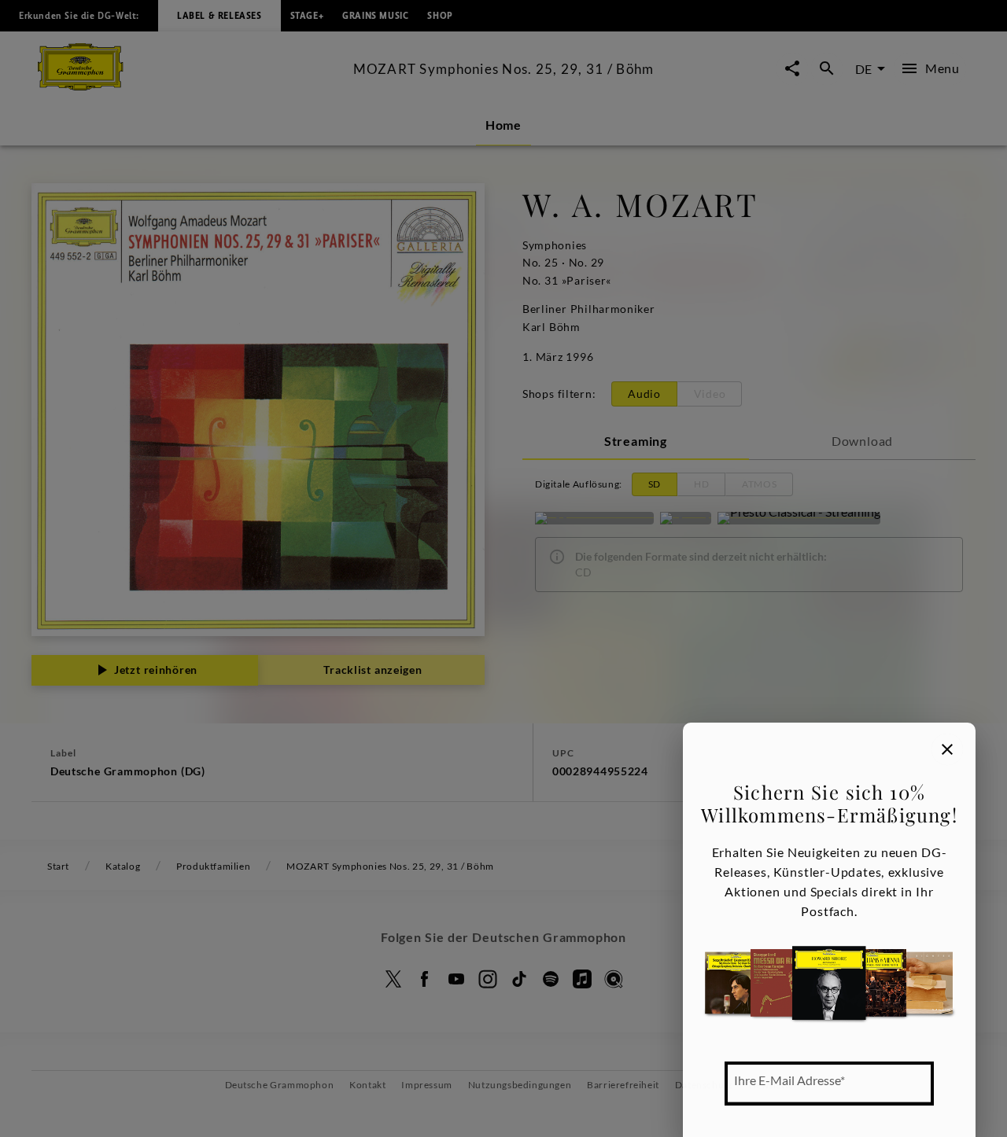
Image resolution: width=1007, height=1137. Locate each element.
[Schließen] (947, 749)
